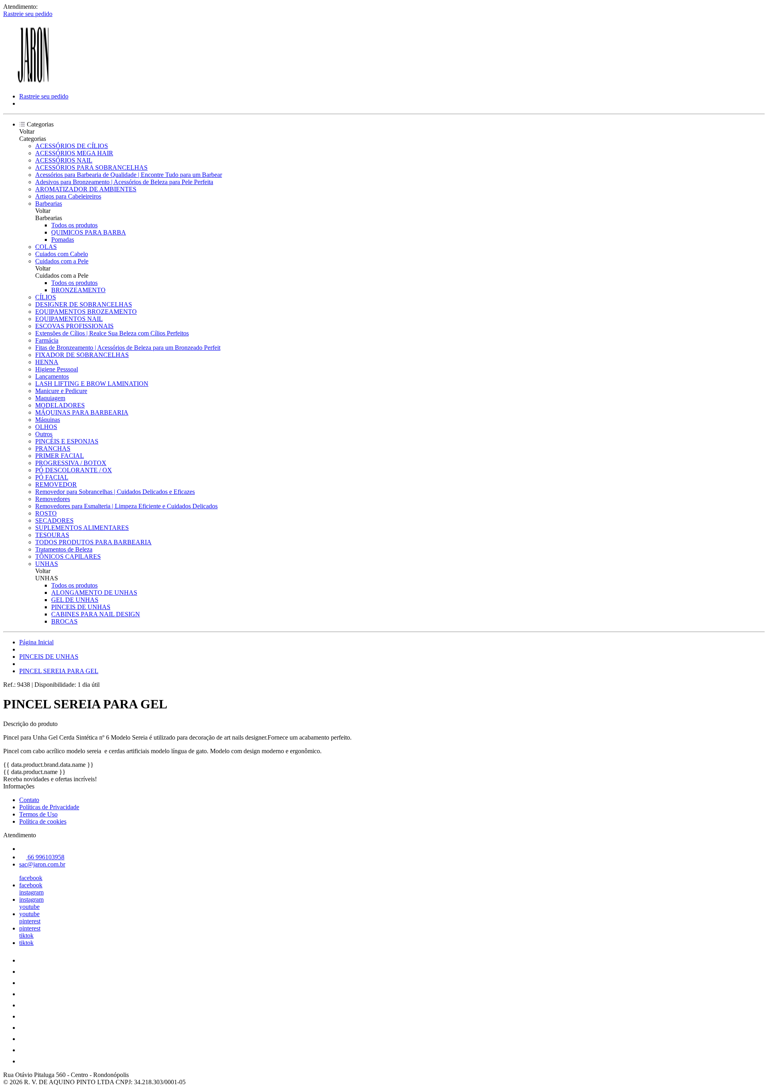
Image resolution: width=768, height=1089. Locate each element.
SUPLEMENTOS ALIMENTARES (82, 527)
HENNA (46, 362)
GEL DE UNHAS (74, 599)
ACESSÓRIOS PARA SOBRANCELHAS (91, 167)
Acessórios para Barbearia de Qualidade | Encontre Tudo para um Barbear (128, 174)
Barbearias (48, 203)
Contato (29, 799)
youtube (29, 906)
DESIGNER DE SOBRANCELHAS (83, 304)
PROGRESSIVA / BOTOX (70, 462)
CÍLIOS (45, 297)
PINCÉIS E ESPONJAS (66, 441)
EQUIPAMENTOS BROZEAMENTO (86, 311)
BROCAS (64, 621)
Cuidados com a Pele (61, 261)
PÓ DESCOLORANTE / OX (73, 470)
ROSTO (46, 513)
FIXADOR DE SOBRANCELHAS (82, 354)
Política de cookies (42, 821)
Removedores (52, 498)
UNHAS (46, 563)
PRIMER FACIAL (59, 455)
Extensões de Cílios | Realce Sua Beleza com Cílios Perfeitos (112, 333)
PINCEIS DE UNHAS (80, 607)
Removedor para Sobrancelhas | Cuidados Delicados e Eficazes (115, 491)
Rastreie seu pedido (27, 13)
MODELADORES (60, 405)
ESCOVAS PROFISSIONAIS (74, 326)
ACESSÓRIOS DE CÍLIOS (71, 145)
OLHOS (46, 426)
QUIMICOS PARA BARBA (88, 232)
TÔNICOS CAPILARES (68, 556)
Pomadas (62, 239)
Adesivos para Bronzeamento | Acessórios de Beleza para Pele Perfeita (124, 181)
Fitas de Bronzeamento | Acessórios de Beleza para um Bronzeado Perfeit (127, 347)
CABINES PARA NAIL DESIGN (95, 614)
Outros (43, 434)
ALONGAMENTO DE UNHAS (94, 592)
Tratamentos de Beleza (63, 549)
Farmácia (46, 340)
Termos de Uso (38, 814)
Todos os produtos (74, 225)
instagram (31, 892)
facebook (30, 877)
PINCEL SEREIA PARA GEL (58, 671)
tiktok (26, 935)
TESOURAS (52, 534)
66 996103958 (45, 857)
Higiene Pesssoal (56, 369)
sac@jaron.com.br (42, 864)
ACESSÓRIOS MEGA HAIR (74, 153)
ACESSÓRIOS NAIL (63, 160)
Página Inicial (36, 642)
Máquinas (47, 419)
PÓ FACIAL (51, 477)
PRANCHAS (52, 448)
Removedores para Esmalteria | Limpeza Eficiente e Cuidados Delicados (126, 506)
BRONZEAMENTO (78, 290)
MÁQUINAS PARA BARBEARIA (81, 412)
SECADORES (54, 520)
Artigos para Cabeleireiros (68, 196)
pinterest (29, 921)
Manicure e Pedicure (61, 390)
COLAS (46, 246)
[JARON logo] (33, 82)
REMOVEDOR (56, 484)
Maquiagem (50, 398)
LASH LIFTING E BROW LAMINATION (91, 383)
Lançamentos (52, 376)
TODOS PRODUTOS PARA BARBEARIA (93, 542)
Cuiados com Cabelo (61, 254)
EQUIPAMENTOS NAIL (69, 318)
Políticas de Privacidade (49, 807)
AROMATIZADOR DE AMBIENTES (85, 189)
